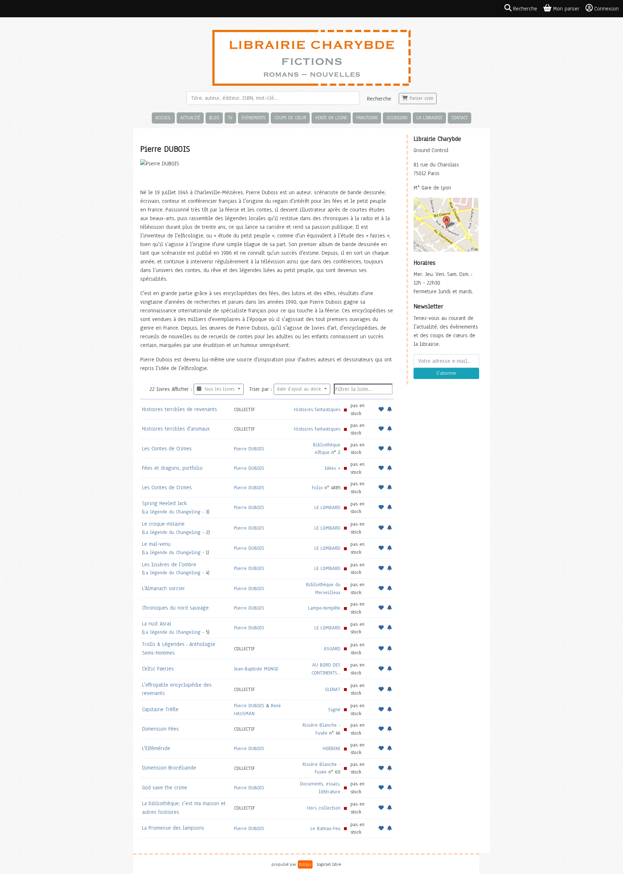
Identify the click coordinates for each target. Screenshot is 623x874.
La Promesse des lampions (173, 827)
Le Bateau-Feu (325, 828)
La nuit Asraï (156, 623)
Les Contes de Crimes (167, 448)
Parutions (366, 118)
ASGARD (332, 648)
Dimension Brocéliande (169, 767)
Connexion (606, 8)
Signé (334, 709)
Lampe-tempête (324, 608)
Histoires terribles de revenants (179, 409)
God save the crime (164, 787)
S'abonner (446, 373)
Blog (214, 118)
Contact (459, 118)
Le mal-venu (156, 544)
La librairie (429, 118)
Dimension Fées (160, 728)
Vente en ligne (331, 118)
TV (230, 118)
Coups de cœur (290, 118)
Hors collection (323, 807)
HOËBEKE (331, 748)
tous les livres (218, 389)
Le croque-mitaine (163, 523)
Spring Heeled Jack (164, 503)
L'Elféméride (156, 748)
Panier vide (420, 98)
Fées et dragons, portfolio (172, 468)
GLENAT (332, 689)
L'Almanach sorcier (163, 588)
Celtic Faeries (158, 668)
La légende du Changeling (171, 511)
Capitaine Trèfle (160, 709)
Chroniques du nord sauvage (175, 607)
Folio (317, 487)
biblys (305, 864)
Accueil (163, 118)
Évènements (253, 118)
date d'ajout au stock (300, 389)
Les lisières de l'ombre (169, 564)
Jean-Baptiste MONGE (256, 668)
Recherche (379, 98)
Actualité (190, 118)
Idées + (332, 468)
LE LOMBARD (327, 507)
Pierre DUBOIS (249, 448)
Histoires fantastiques (317, 409)
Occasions (396, 118)
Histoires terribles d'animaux (176, 428)
